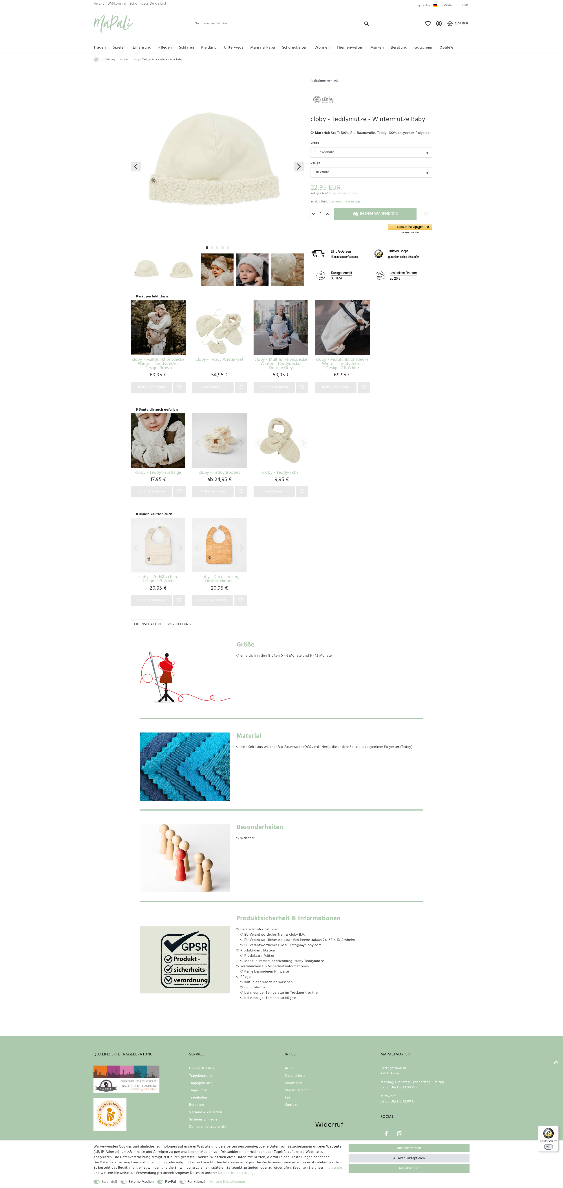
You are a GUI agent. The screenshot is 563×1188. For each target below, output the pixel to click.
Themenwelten (350, 47)
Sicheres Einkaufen (204, 1119)
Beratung (399, 47)
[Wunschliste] (428, 25)
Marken (377, 47)
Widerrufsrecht (297, 1090)
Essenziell (109, 1181)
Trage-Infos (198, 1090)
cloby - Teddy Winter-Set (219, 360)
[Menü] (556, 1128)
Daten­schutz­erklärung (236, 1173)
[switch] (548, 1147)
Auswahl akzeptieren (409, 1158)
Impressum (293, 1083)
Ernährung (142, 47)
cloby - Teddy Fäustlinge (158, 473)
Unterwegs (233, 47)
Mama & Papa (262, 47)
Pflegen (165, 47)
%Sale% (446, 47)
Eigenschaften (147, 624)
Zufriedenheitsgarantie (207, 1127)
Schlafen (186, 47)
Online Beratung (202, 1068)
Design (315, 163)
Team (289, 1098)
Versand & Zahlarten (205, 1112)
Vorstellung (179, 624)
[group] (158, 327)
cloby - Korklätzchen (158, 579)
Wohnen (322, 47)
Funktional (196, 1181)
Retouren (196, 1105)
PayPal (170, 1181)
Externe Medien (141, 1181)
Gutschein (423, 47)
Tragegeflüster (200, 1083)
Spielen (119, 47)
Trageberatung (201, 1076)
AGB (288, 1068)
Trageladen (198, 1098)
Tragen (99, 47)
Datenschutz (295, 1076)
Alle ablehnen (409, 1168)
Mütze (124, 59)
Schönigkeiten (295, 47)
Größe (315, 143)
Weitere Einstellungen (227, 1181)
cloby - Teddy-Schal (281, 473)
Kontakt (291, 1105)
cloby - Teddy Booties (219, 473)
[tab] (147, 624)
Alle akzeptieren (409, 1148)
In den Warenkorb (378, 214)
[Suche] (366, 23)
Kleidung (209, 47)
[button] (410, 229)
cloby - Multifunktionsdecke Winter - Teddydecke (158, 364)
